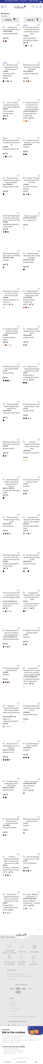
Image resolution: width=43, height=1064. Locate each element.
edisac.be (25, 1016)
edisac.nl (33, 1016)
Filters (8, 20)
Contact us (12, 979)
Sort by (30, 20)
